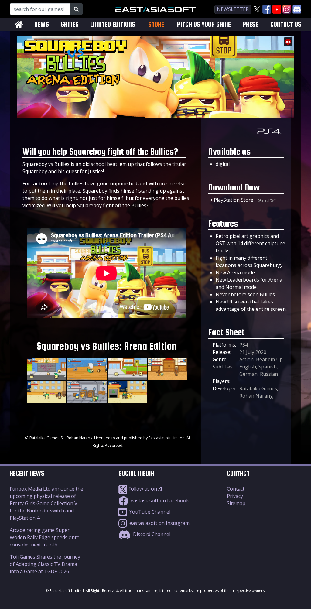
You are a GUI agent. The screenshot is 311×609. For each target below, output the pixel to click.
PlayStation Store (233, 200)
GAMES (70, 24)
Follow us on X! (144, 488)
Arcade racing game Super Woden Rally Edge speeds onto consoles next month (45, 537)
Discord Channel (151, 534)
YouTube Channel (149, 511)
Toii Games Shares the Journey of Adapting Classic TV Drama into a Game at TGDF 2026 (45, 564)
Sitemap (236, 503)
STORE (156, 24)
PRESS (251, 24)
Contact (235, 488)
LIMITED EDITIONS (112, 24)
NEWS (41, 24)
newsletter (233, 9)
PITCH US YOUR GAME (204, 24)
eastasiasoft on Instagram (159, 523)
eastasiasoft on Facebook (159, 500)
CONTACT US (285, 24)
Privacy (235, 496)
